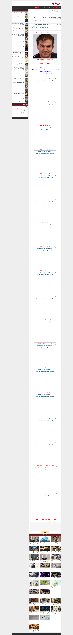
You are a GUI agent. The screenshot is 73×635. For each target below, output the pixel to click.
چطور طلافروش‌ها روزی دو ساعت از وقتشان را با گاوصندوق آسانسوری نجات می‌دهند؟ (34, 543)
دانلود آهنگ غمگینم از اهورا (33, 568)
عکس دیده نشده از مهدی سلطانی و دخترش (45, 492)
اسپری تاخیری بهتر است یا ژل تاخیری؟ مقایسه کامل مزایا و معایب (45, 561)
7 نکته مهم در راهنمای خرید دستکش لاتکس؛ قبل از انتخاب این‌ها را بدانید (45, 543)
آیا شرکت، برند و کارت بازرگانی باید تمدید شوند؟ (45, 587)
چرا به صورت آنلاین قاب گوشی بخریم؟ (56, 560)
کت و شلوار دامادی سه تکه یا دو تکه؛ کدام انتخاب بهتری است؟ (56, 613)
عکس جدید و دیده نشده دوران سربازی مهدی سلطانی (45, 465)
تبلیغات (53, 7)
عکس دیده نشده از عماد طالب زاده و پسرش (41, 24)
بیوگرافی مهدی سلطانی (45, 63)
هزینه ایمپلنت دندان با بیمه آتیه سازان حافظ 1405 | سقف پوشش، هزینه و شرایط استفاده (56, 587)
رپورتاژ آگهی (49, 7)
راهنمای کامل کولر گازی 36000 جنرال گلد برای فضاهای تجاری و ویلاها (34, 621)
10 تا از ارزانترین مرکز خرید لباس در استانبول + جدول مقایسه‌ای (34, 552)
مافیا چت (27, 115)
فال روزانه (41, 7)
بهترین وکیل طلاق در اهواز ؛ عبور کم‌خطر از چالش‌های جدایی (45, 595)
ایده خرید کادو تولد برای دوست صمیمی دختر (34, 604)
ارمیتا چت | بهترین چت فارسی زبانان (45, 577)
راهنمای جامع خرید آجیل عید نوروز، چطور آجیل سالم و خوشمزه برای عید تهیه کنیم (34, 630)
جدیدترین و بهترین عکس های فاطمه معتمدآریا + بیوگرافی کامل (39, 10)
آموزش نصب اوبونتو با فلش (34, 560)
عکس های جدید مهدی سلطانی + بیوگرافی (44, 32)
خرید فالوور (26, 106)
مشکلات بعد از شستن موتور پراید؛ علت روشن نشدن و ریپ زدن (56, 578)
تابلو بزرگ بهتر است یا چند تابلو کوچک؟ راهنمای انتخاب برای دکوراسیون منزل (45, 569)
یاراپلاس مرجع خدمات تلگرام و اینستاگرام (22, 110)
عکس (56, 7)
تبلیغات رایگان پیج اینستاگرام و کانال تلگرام (22, 108)
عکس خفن (37, 7)
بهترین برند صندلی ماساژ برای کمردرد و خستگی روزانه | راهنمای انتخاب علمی (56, 569)
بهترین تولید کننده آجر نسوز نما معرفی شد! (56, 552)
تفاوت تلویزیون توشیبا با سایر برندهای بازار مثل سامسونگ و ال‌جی (56, 604)
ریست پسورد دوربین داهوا (24, 112)
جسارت (59, 7)
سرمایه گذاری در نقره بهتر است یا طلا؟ (45, 551)
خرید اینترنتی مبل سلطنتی (24, 113)
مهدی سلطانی (43, 519)
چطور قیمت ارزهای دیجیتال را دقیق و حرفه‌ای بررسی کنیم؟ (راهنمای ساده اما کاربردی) (56, 621)
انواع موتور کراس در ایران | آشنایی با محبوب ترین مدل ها (56, 543)
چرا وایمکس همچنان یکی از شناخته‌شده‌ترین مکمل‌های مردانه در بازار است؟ (45, 621)
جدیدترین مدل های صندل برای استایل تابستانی (34, 613)
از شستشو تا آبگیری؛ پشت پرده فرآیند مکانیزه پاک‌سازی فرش (34, 578)
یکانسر (27, 111)
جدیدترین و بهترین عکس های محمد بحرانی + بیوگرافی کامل (39, 17)
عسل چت (27, 116)
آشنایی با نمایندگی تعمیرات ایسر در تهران (45, 604)
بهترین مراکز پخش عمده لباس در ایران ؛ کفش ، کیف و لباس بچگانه (34, 595)
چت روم (27, 107)
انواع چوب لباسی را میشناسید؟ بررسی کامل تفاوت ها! (34, 587)
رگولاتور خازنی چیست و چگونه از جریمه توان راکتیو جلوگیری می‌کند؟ (45, 613)
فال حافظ (44, 7)
